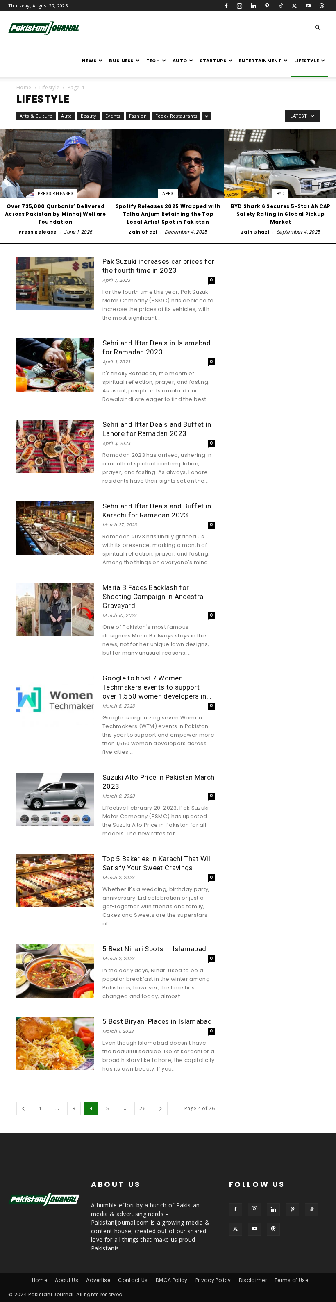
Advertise (98, 1280)
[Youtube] (308, 5)
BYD (280, 194)
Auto (180, 60)
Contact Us (133, 1280)
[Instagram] (240, 5)
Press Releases (55, 194)
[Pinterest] (267, 5)
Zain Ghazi (143, 232)
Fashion (138, 116)
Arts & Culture (36, 116)
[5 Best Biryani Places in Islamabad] (55, 1044)
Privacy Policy (213, 1280)
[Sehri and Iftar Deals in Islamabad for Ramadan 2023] (55, 365)
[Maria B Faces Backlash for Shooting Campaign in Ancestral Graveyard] (55, 610)
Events (112, 116)
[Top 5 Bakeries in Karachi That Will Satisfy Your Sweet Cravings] (55, 881)
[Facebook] (226, 5)
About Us (66, 1280)
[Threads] (322, 5)
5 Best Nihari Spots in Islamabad (154, 949)
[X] (294, 5)
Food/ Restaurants (176, 116)
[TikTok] (281, 5)
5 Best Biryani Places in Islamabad (157, 1021)
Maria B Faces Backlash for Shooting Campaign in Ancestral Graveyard (153, 596)
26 (142, 1108)
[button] (318, 28)
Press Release (37, 232)
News (89, 60)
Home (23, 87)
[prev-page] (23, 1108)
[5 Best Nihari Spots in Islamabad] (55, 971)
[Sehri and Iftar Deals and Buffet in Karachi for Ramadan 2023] (55, 528)
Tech (153, 60)
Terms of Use (291, 1280)
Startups (213, 60)
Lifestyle (306, 60)
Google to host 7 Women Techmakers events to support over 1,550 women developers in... (157, 687)
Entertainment (260, 60)
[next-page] (161, 1108)
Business (121, 60)
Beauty (89, 116)
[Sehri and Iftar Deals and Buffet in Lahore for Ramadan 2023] (55, 447)
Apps (167, 194)
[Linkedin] (253, 5)
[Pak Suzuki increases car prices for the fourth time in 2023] (55, 284)
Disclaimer (253, 1280)
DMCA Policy (172, 1280)
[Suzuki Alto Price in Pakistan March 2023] (55, 799)
